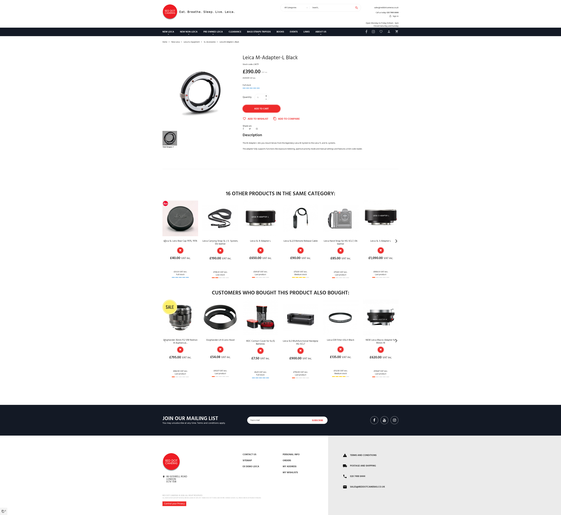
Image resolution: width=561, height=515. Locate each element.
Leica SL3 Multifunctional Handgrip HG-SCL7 (300, 342)
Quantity (247, 97)
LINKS (306, 31)
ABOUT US (320, 31)
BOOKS (280, 31)
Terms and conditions (208, 423)
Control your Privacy (174, 504)
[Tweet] (250, 129)
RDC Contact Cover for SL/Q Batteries (260, 342)
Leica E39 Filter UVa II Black (340, 340)
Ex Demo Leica (251, 466)
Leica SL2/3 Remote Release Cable (301, 241)
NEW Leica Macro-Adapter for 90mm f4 (381, 341)
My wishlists (290, 472)
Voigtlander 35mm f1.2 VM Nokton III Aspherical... (180, 341)
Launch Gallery (200, 93)
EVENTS (294, 31)
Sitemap (247, 460)
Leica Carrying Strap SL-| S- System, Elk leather (220, 242)
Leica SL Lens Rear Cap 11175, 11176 (180, 241)
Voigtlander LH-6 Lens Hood (220, 340)
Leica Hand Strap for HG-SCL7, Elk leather (340, 242)
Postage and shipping (363, 466)
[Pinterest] (257, 129)
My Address (289, 466)
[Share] (243, 129)
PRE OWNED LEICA (213, 31)
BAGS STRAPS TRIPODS (259, 31)
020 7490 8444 (393, 12)
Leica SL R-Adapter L (260, 241)
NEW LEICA (168, 31)
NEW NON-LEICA (189, 31)
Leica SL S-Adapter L (380, 241)
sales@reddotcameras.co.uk (367, 487)
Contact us (249, 454)
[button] (389, 32)
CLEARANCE (235, 31)
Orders (287, 460)
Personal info (291, 454)
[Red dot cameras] (169, 12)
